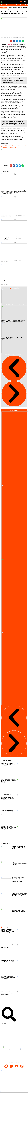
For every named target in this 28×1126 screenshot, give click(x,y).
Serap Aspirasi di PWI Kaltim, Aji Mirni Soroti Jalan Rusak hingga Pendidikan (20, 237)
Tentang (13, 1058)
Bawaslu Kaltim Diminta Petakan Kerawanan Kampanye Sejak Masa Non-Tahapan (8, 827)
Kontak (4, 1058)
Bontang (22, 4)
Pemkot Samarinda (16, 145)
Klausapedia (18, 1037)
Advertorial (17, 1039)
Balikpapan (12, 4)
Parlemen (17, 1032)
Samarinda (6, 4)
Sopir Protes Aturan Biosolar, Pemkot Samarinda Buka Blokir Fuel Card (8, 780)
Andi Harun (9, 145)
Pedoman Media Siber (20, 1058)
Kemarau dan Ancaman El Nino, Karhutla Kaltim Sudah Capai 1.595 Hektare (6, 260)
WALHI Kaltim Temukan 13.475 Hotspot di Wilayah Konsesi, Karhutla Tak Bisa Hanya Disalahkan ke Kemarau (7, 215)
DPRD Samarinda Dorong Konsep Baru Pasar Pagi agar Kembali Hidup (8, 764)
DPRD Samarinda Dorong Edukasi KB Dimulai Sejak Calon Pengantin (7, 993)
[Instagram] (22, 1066)
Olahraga (17, 1027)
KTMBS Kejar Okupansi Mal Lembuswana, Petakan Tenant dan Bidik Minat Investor (8, 811)
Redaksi (8, 1058)
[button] (11, 41)
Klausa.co (9, 44)
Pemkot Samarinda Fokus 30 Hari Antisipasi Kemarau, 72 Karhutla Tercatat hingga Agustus (7, 282)
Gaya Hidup (18, 1029)
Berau (17, 4)
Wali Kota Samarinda (12, 147)
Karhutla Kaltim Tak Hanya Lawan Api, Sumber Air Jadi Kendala (20, 191)
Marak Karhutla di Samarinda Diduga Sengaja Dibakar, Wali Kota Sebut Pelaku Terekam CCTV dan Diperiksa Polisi (7, 192)
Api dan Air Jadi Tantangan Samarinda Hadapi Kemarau (20, 259)
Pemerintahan (18, 1034)
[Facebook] (6, 1066)
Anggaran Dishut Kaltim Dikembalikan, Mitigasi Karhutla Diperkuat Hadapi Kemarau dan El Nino (6, 238)
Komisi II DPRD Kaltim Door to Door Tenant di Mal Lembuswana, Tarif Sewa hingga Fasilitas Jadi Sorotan (8, 796)
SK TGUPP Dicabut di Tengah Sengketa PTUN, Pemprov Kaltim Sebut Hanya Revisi (20, 214)
